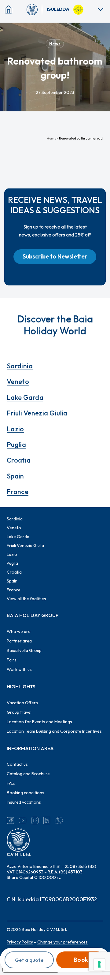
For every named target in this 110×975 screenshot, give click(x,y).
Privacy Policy (20, 942)
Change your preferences (62, 942)
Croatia (19, 460)
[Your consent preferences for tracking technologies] (99, 964)
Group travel (19, 712)
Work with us (19, 669)
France (18, 491)
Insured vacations (24, 802)
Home (51, 138)
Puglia (16, 444)
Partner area (19, 641)
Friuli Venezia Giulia (37, 413)
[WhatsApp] (59, 820)
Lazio (15, 429)
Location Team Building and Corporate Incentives (54, 731)
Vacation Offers (22, 702)
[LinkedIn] (47, 820)
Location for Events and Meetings (39, 721)
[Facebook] (10, 820)
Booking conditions (25, 792)
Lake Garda (25, 397)
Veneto (18, 381)
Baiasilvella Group (24, 650)
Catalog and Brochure (28, 773)
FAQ (11, 783)
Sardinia (20, 366)
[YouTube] (22, 820)
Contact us (17, 764)
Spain (15, 476)
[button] (54, 256)
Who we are (19, 631)
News (55, 44)
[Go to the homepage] (34, 9)
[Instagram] (34, 820)
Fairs (11, 660)
